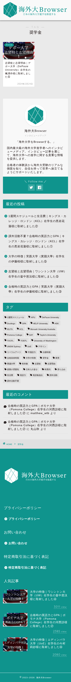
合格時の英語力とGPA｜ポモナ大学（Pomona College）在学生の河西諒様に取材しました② (37, 409)
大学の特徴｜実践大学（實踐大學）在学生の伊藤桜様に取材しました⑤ (36, 259)
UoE (29, 346)
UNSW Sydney (14, 346)
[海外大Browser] (35, 10)
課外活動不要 (13, 381)
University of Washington (45, 341)
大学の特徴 (31, 358)
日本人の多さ (32, 369)
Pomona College (14, 335)
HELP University (40, 323)
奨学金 (46, 358)
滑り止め (61, 369)
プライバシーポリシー (24, 518)
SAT (31, 335)
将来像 (25, 364)
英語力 (23, 375)
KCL (21, 329)
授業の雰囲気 (13, 369)
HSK (57, 323)
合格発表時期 (13, 358)
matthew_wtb (40, 413)
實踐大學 (11, 364)
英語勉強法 (38, 375)
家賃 (57, 358)
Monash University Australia (42, 329)
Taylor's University (48, 335)
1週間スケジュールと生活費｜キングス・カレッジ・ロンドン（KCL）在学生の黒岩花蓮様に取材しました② (37, 221)
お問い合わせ (17, 543)
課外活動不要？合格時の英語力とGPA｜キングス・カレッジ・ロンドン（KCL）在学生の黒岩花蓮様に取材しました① (36, 241)
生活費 (10, 375)
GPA (24, 323)
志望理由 (51, 364)
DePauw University (50, 317)
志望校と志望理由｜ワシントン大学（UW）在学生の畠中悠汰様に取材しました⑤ (37, 274)
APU (33, 317)
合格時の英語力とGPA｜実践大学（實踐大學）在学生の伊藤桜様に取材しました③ (36, 289)
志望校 (38, 364)
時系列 (47, 369)
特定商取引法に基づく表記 (27, 567)
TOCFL (10, 341)
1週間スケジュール (15, 317)
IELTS (10, 329)
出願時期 (46, 352)
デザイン (42, 346)
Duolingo (11, 323)
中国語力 (32, 352)
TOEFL (24, 341)
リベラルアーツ (14, 352)
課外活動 (53, 375)
